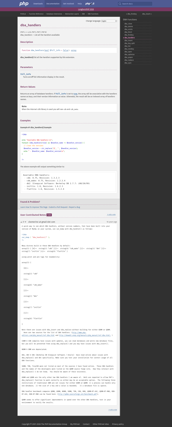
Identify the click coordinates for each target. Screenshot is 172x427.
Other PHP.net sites (101, 424)
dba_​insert (128, 41)
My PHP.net (75, 424)
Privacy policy (118, 424)
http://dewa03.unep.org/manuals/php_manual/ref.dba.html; (85, 335)
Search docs (127, 4)
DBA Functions (93, 14)
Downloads (38, 4)
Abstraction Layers (72, 14)
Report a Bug (74, 207)
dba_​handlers (129, 38)
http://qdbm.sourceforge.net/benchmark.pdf (77, 394)
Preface (23, 14)
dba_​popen (128, 57)
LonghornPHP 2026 (86, 9)
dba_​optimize (129, 55)
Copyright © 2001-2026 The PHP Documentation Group (44, 424)
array (73, 50)
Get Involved (68, 4)
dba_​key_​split (129, 43)
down (25, 222)
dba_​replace (129, 60)
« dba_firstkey (131, 14)
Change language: (93, 21)
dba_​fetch (128, 32)
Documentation (52, 4)
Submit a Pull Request (58, 207)
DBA (83, 14)
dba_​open (128, 52)
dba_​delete (128, 27)
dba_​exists (128, 29)
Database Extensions (54, 14)
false (65, 50)
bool (47, 50)
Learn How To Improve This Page (33, 207)
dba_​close (128, 24)
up (21, 222)
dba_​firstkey (129, 35)
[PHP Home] (24, 3)
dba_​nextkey (129, 49)
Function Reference (36, 14)
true (75, 94)
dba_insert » (147, 14)
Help (80, 4)
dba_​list (127, 46)
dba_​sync (128, 63)
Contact (86, 424)
